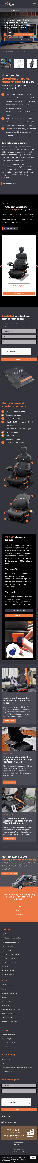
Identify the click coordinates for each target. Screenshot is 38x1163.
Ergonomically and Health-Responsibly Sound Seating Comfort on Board (17, 759)
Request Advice (25, 39)
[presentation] (3, 911)
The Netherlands (19, 1147)
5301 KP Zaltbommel (19, 1145)
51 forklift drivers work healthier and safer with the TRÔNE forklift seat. (17, 820)
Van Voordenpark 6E (19, 1142)
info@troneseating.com (19, 1149)
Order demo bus (10, 873)
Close (33, 1157)
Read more (9, 721)
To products (19, 615)
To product (19, 294)
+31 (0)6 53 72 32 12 (12, 1122)
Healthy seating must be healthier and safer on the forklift (16, 700)
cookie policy (10, 1161)
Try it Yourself (26, 34)
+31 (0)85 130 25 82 (19, 1151)
